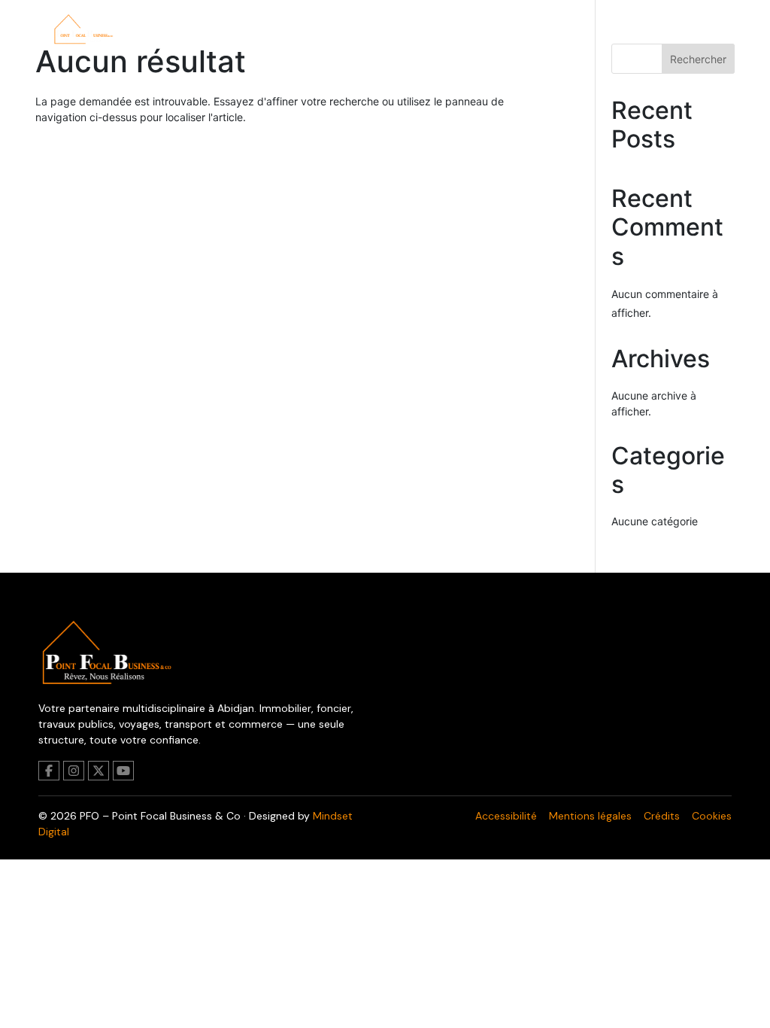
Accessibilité (506, 816)
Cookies (712, 816)
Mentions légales (590, 816)
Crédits (662, 816)
